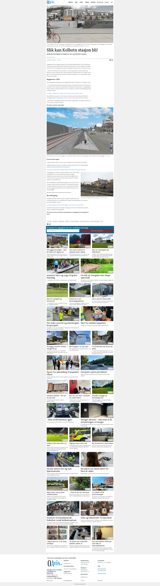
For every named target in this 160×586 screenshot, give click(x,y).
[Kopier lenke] (112, 60)
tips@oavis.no (84, 569)
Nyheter (70, 2)
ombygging (61, 221)
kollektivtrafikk (75, 221)
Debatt (87, 2)
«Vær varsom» (58, 578)
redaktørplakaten (52, 576)
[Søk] (112, 2)
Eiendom (93, 2)
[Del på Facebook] (110, 60)
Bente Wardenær (102, 568)
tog (102, 221)
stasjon (49, 221)
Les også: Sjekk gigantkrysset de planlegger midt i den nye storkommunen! (65, 205)
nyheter (67, 221)
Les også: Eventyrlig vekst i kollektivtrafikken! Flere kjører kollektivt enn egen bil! (66, 169)
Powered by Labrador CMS (80, 584)
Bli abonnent (100, 2)
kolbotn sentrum (94, 221)
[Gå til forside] (51, 2)
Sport (76, 2)
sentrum (55, 221)
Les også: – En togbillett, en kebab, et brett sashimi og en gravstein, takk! (64, 93)
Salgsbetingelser (102, 573)
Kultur (81, 2)
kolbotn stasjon (84, 221)
